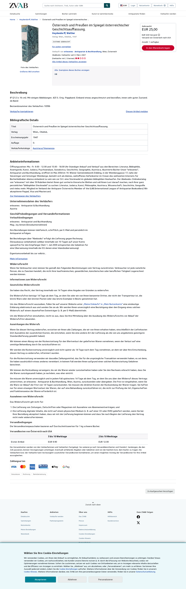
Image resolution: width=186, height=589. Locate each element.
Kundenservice (113, 521)
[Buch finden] (107, 5)
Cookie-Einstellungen (68, 569)
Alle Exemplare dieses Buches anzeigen (71, 70)
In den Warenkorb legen (158, 47)
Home (12, 19)
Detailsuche (15, 14)
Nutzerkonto (144, 5)
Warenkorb (25, 534)
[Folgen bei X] (138, 523)
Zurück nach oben (93, 504)
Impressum (83, 525)
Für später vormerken (61, 46)
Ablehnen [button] (72, 579)
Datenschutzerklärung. (146, 571)
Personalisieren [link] (105, 579)
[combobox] (73, 5)
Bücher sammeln (69, 14)
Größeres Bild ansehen (29, 71)
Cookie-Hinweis (85, 538)
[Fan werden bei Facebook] (138, 517)
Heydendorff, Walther (28, 19)
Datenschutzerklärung (87, 529)
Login (133, 5)
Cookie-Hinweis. (31, 571)
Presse (81, 521)
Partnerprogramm (56, 521)
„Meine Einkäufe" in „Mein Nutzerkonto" (103, 304)
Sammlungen (41, 14)
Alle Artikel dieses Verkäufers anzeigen (69, 61)
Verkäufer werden (168, 14)
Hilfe (172, 5)
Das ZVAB (82, 516)
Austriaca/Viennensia (43, 148)
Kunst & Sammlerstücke (102, 14)
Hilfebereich (112, 516)
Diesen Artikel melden (137, 111)
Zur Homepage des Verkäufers (25, 196)
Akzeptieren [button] (40, 579)
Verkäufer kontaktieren (21, 111)
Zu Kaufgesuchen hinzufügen (160, 491)
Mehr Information (19, 258)
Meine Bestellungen (28, 529)
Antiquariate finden (136, 14)
